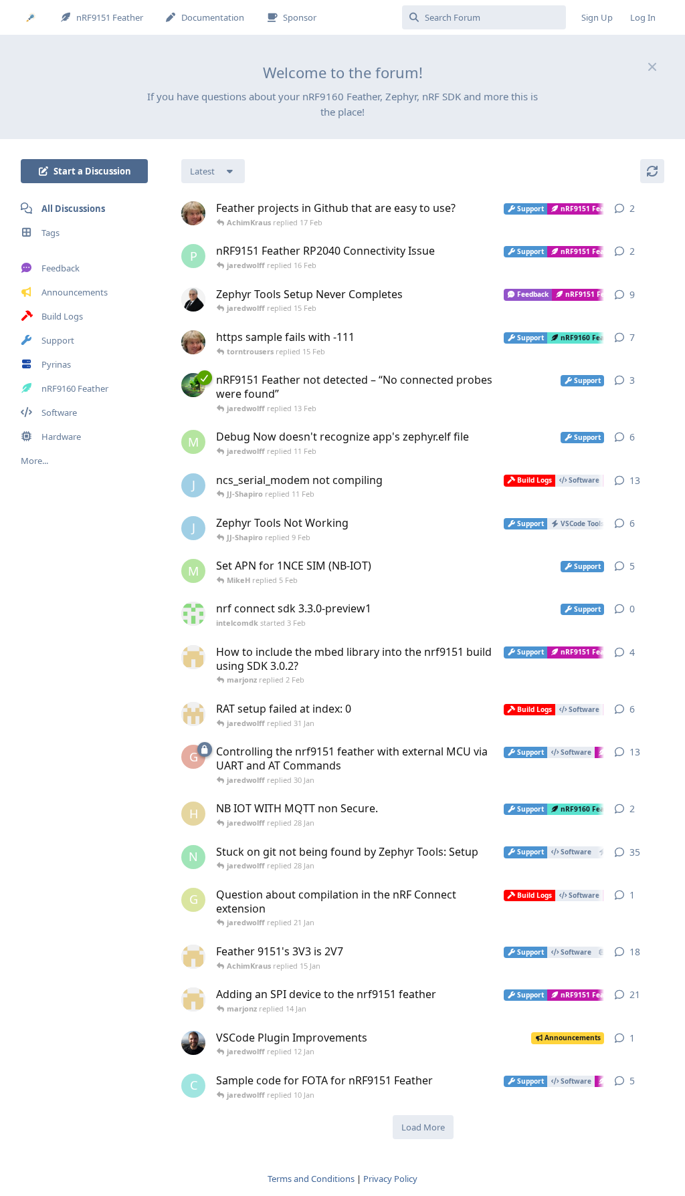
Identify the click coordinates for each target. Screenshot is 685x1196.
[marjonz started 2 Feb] (193, 657)
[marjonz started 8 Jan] (193, 999)
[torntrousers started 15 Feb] (193, 213)
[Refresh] (652, 171)
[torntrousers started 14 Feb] (193, 342)
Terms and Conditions (311, 1179)
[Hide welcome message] (652, 67)
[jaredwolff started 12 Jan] (193, 1043)
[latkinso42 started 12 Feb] (193, 299)
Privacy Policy (390, 1179)
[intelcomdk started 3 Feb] (193, 614)
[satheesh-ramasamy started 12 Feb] (193, 385)
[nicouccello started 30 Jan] (193, 714)
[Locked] (204, 749)
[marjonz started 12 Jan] (193, 957)
